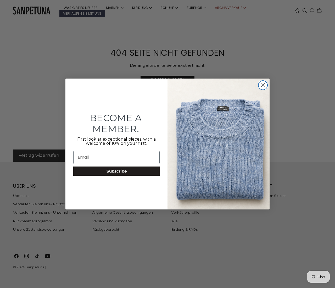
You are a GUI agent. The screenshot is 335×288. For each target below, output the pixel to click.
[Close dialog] (262, 85)
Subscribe (117, 171)
